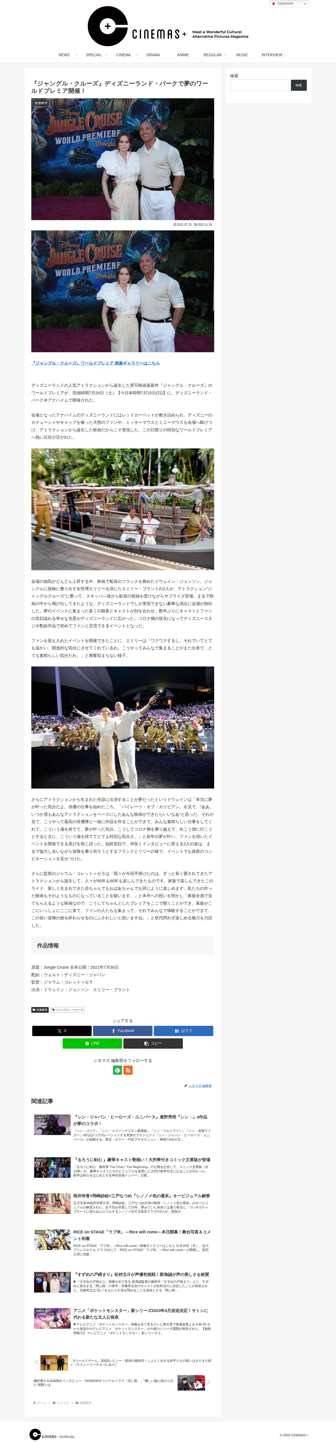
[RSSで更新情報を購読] (128, 1070)
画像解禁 (41, 1009)
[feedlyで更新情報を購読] (117, 1070)
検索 (234, 76)
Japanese (284, 3)
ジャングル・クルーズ (69, 1009)
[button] (153, 1043)
